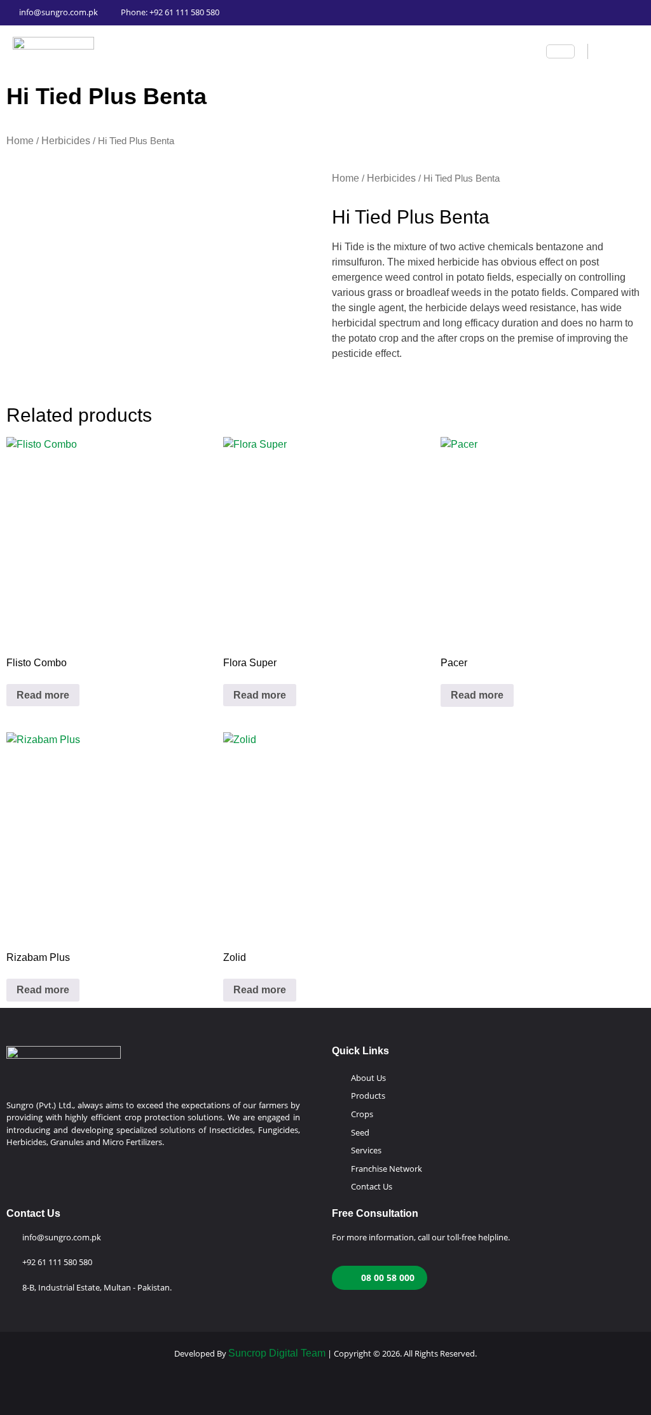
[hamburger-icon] (560, 51)
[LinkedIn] (527, 12)
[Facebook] (415, 12)
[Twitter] (499, 12)
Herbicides (65, 140)
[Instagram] (443, 12)
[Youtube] (471, 12)
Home (20, 140)
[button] (599, 51)
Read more (43, 695)
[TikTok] (555, 12)
